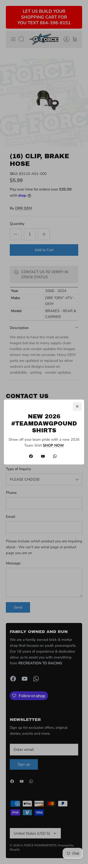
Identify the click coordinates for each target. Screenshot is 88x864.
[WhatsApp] (55, 456)
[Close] (77, 406)
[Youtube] (43, 456)
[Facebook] (31, 456)
